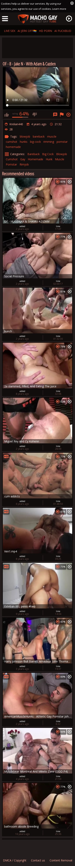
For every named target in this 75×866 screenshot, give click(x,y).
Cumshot (12, 159)
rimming (48, 142)
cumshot (11, 142)
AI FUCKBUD (62, 31)
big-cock (35, 142)
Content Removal (61, 860)
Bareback (33, 154)
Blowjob (61, 154)
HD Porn (45, 31)
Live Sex (9, 31)
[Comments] (55, 115)
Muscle (59, 159)
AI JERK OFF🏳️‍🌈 (27, 31)
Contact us (38, 860)
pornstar (62, 142)
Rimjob (24, 164)
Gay (22, 159)
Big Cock (48, 154)
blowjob (25, 136)
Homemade (35, 159)
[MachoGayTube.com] (38, 19)
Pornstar (11, 164)
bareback (39, 136)
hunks (23, 142)
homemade (13, 147)
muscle (51, 136)
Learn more (59, 9)
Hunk (49, 159)
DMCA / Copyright (14, 860)
